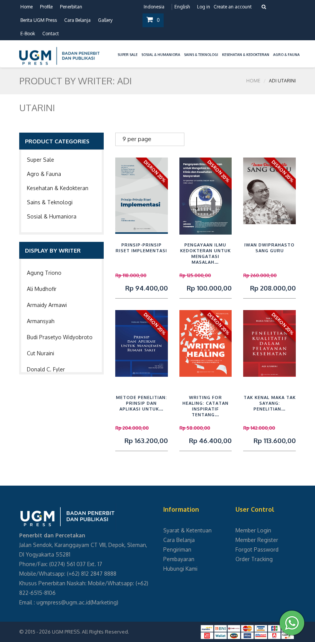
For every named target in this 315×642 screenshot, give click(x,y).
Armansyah (41, 321)
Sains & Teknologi (50, 202)
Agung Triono (44, 272)
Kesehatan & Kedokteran (57, 188)
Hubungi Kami (180, 568)
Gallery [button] (105, 20)
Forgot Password (257, 549)
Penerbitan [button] (71, 7)
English (182, 7)
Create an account (233, 7)
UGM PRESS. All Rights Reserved (90, 632)
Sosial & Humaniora (51, 216)
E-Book (27, 33)
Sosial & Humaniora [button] (160, 55)
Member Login (253, 530)
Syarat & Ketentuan (187, 530)
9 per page (137, 139)
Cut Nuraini (40, 353)
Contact (50, 33)
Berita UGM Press (38, 20)
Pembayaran (178, 559)
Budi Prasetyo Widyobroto (60, 337)
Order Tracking (254, 559)
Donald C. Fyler (46, 369)
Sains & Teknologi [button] (201, 55)
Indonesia (154, 7)
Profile (46, 7)
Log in (203, 7)
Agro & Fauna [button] (286, 55)
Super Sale (40, 159)
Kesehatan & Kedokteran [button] (245, 55)
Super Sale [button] (128, 55)
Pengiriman (177, 549)
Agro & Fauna (44, 174)
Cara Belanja (77, 20)
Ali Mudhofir (41, 289)
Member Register (256, 540)
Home (26, 7)
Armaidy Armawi (47, 305)
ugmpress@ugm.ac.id (63, 602)
